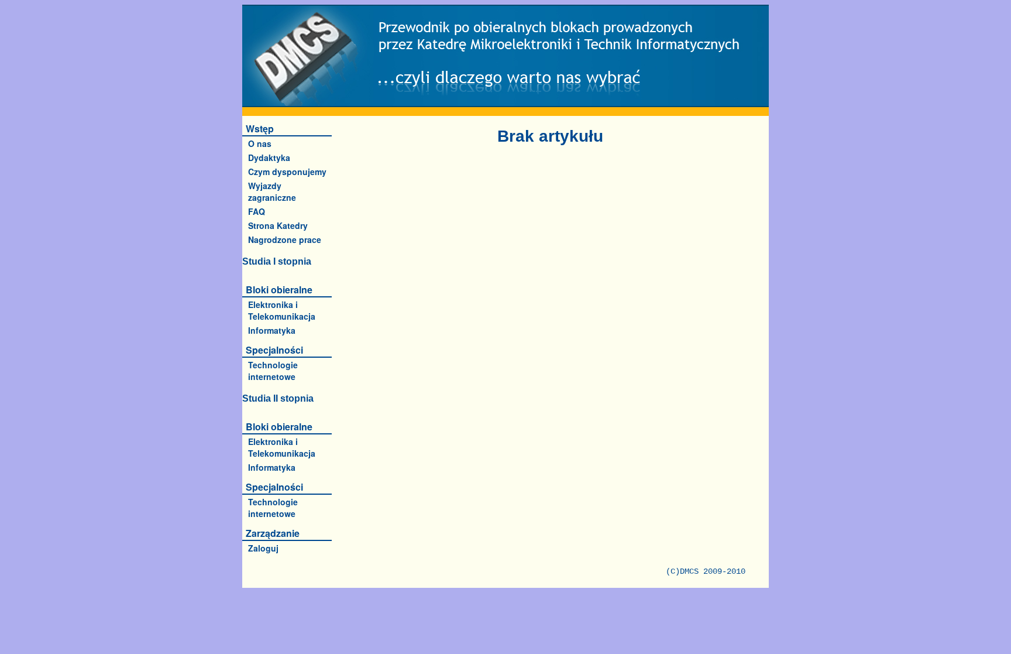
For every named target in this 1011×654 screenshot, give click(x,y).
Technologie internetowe (273, 370)
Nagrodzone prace (284, 239)
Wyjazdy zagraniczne (272, 191)
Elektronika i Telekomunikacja (281, 310)
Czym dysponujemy (287, 171)
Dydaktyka (269, 157)
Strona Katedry (278, 225)
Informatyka (271, 330)
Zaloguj (263, 548)
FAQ (256, 211)
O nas (259, 143)
